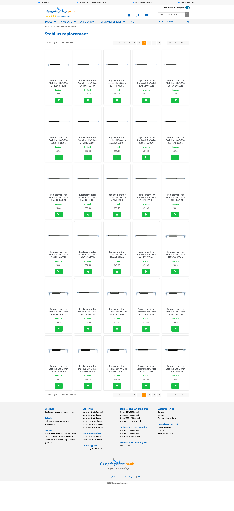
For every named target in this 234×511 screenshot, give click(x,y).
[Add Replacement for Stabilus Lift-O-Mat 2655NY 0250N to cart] (117, 157)
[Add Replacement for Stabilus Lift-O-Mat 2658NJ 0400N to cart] (59, 214)
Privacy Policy (111, 477)
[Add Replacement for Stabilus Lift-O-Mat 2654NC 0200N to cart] (88, 157)
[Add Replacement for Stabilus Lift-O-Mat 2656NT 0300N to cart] (146, 157)
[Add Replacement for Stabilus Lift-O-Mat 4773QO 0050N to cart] (175, 271)
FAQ (132, 21)
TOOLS (48, 21)
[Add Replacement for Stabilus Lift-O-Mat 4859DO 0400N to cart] (117, 386)
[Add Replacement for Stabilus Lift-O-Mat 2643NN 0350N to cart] (88, 100)
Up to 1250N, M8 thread (92, 421)
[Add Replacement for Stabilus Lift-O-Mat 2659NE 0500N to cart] (88, 214)
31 (182, 42)
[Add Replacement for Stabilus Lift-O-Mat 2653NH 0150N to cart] (59, 157)
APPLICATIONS (88, 21)
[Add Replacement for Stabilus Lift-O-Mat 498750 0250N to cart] (146, 386)
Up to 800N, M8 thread (92, 418)
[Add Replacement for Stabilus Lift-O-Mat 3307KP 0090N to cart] (59, 271)
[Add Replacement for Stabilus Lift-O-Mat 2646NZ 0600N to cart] (175, 100)
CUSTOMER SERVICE (111, 21)
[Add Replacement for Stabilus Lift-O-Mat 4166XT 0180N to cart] (117, 271)
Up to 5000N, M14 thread (93, 427)
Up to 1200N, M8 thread (92, 439)
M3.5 (85, 448)
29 (170, 42)
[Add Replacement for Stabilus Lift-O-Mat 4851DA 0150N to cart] (146, 329)
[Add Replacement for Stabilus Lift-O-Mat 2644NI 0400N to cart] (117, 100)
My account (142, 477)
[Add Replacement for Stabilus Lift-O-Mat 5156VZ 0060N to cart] (175, 386)
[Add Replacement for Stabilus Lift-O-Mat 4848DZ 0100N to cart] (117, 329)
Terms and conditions (167, 418)
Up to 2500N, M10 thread (93, 424)
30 (176, 42)
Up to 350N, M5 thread (92, 436)
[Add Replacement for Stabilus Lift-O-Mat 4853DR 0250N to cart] (175, 329)
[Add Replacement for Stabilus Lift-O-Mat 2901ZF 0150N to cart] (146, 214)
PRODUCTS (66, 21)
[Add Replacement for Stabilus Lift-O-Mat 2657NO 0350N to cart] (175, 157)
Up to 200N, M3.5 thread (93, 412)
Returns (161, 415)
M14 (101, 448)
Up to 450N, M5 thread (92, 415)
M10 (97, 448)
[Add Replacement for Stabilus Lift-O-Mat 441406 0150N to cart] (146, 271)
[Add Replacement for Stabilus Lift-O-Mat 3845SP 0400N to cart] (88, 271)
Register (132, 477)
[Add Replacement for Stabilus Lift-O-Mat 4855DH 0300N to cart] (59, 386)
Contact (161, 412)
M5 (89, 448)
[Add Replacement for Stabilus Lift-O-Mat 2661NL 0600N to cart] (117, 214)
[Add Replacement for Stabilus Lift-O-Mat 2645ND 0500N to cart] (146, 100)
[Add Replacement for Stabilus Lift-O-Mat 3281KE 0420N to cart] (175, 214)
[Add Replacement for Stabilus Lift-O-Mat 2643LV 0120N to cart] (59, 100)
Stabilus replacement (62, 26)
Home (50, 26)
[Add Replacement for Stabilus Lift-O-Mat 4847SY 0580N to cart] (88, 329)
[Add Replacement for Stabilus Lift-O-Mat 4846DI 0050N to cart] (59, 329)
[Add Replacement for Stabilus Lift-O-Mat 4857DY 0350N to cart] (88, 386)
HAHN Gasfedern (165, 427)
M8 (92, 448)
